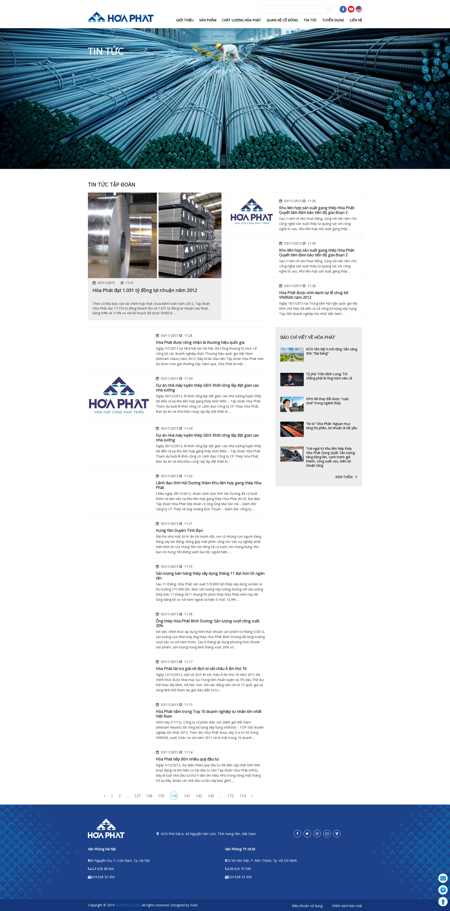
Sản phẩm (207, 20)
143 (211, 795)
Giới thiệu (185, 20)
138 (149, 795)
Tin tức (310, 20)
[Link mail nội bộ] (327, 833)
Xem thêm (344, 477)
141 (187, 795)
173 (230, 795)
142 (199, 795)
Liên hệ (356, 20)
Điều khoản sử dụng (307, 905)
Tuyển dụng (333, 20)
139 (161, 795)
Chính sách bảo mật (347, 905)
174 (242, 795)
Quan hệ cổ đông (282, 20)
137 (137, 795)
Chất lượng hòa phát (241, 20)
